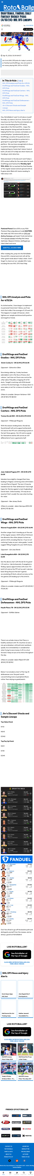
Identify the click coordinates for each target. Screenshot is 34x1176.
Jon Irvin (29, 25)
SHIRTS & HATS (8, 1151)
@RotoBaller (29, 29)
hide (20, 81)
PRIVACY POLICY (8, 1156)
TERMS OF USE (25, 1156)
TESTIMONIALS (8, 1149)
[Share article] (2, 29)
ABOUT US (8, 1154)
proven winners (10, 238)
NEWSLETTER (25, 1149)
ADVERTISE (25, 1146)
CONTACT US (8, 1146)
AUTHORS (25, 1154)
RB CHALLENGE (25, 1151)
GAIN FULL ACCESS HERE (12, 248)
